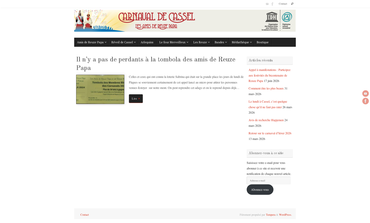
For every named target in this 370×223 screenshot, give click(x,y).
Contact (283, 3)
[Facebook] (272, 3)
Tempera (270, 214)
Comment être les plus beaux (266, 88)
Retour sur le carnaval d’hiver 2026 (270, 133)
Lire (134, 98)
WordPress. (285, 214)
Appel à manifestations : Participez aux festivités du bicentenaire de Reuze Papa (269, 75)
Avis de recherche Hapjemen (266, 120)
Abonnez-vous (260, 189)
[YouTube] (267, 3)
